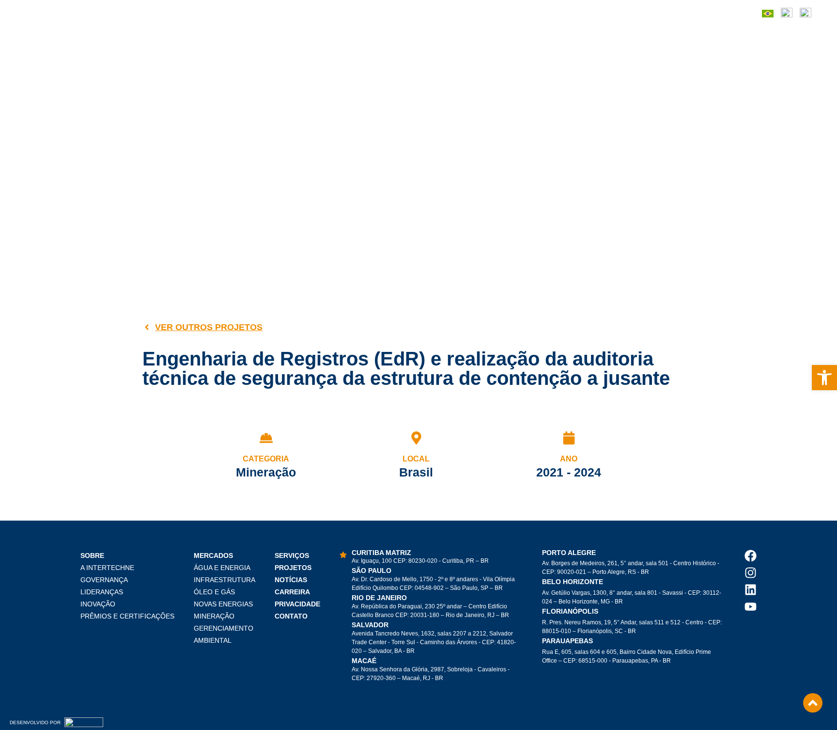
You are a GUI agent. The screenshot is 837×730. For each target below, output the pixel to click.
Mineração (214, 616)
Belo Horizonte (572, 582)
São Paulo (371, 570)
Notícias (291, 580)
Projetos (293, 567)
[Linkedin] (750, 590)
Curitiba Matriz (381, 552)
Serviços (292, 555)
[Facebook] (750, 556)
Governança (104, 580)
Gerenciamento (223, 628)
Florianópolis (570, 611)
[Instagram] (750, 573)
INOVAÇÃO (97, 604)
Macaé (364, 661)
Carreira (292, 592)
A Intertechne (107, 567)
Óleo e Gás (214, 592)
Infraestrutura (224, 580)
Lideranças (101, 592)
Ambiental (213, 640)
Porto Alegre (569, 552)
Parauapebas (567, 641)
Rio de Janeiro (379, 598)
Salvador (370, 625)
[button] (824, 377)
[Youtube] (750, 607)
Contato (291, 616)
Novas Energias (223, 604)
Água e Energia (222, 567)
